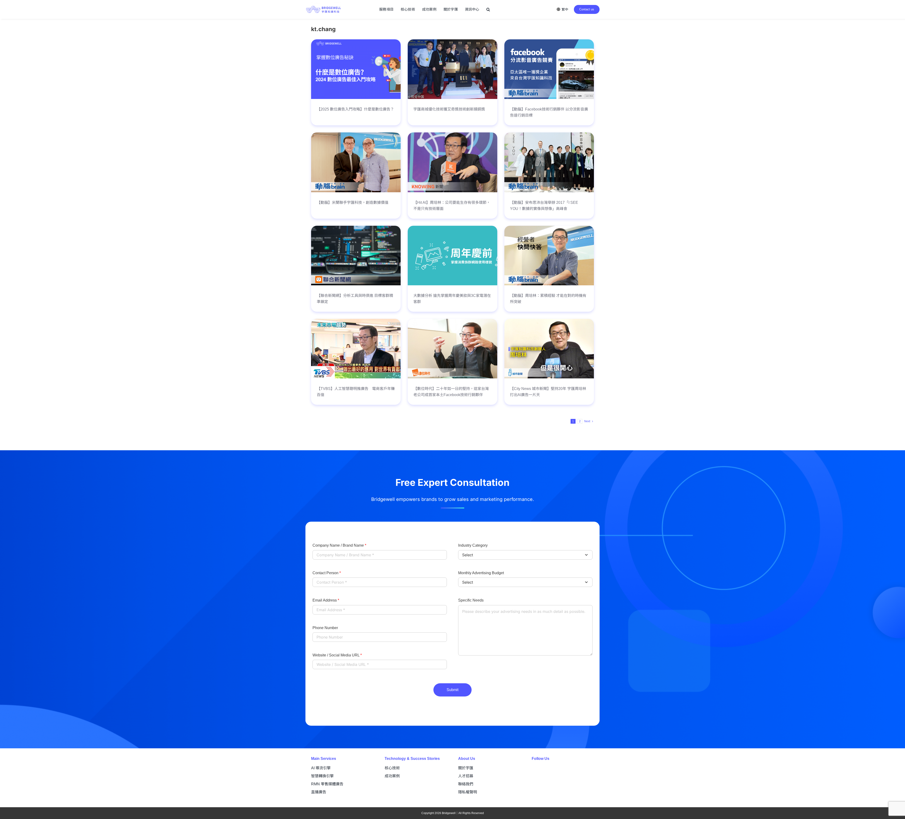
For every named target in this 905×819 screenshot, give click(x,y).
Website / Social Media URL (337, 655)
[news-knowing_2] (452, 134)
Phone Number (325, 628)
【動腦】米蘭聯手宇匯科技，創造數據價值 (352, 203)
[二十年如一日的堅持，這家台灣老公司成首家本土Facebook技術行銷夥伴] (452, 321)
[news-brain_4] (549, 41)
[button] (488, 9)
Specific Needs (471, 600)
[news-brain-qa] (549, 228)
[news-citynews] (549, 321)
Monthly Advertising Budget (481, 573)
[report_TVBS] (356, 321)
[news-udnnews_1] (356, 228)
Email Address (326, 600)
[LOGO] (323, 4)
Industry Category (473, 545)
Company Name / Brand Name (339, 545)
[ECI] (452, 41)
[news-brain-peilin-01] (356, 134)
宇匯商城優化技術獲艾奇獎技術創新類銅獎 (449, 109)
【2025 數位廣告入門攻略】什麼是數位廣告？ (355, 109)
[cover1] (452, 228)
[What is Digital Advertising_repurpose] (356, 41)
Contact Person (327, 573)
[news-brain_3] (549, 134)
